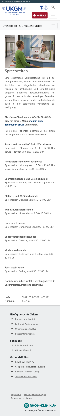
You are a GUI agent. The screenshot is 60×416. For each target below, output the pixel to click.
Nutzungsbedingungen (35, 394)
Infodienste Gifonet (24, 345)
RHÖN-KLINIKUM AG (24, 361)
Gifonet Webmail (23, 350)
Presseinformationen (25, 333)
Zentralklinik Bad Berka (26, 376)
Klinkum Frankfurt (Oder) (27, 371)
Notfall (41, 15)
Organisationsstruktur (25, 328)
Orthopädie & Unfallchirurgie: (22, 26)
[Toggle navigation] (53, 8)
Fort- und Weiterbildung (26, 324)
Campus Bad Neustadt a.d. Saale (30, 366)
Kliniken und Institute (25, 319)
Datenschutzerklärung (21, 398)
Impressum (16, 394)
